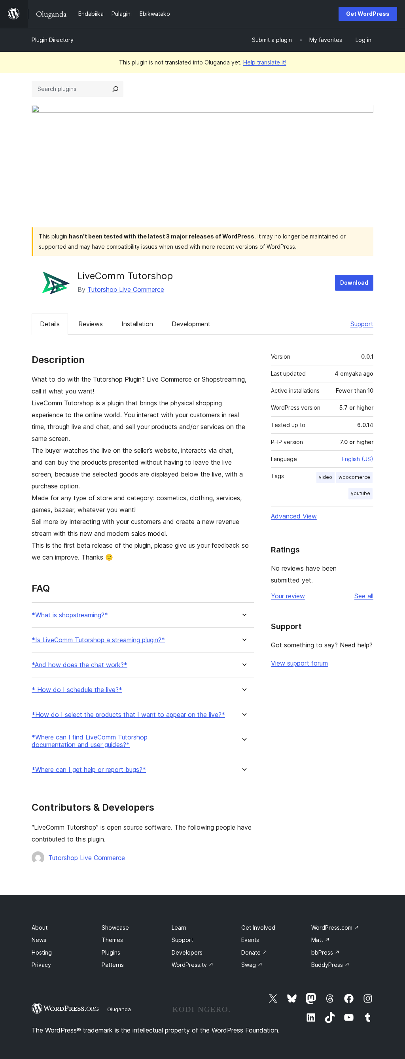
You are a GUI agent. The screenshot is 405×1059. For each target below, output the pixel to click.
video (325, 477)
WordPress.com (335, 927)
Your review (288, 596)
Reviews (90, 324)
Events (250, 939)
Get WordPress (368, 13)
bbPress (325, 952)
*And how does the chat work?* (79, 665)
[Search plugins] (115, 89)
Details (50, 324)
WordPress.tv (193, 964)
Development (191, 324)
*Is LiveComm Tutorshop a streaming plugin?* (98, 640)
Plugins (111, 952)
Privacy (41, 964)
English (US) (357, 459)
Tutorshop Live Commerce (125, 289)
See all (363, 596)
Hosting (42, 952)
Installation (137, 324)
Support (361, 324)
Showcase (115, 927)
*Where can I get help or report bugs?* (89, 769)
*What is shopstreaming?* (70, 615)
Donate (254, 952)
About (39, 927)
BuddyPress (330, 964)
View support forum (299, 663)
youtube (360, 493)
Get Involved (258, 927)
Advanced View (294, 516)
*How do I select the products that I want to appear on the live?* (128, 715)
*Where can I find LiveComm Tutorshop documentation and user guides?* (90, 741)
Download (354, 282)
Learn (179, 927)
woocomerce (354, 477)
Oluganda (119, 1009)
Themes (112, 939)
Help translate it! (264, 62)
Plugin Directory (53, 39)
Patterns (113, 964)
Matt (320, 939)
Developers (187, 952)
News (39, 939)
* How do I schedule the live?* (77, 690)
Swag (252, 964)
